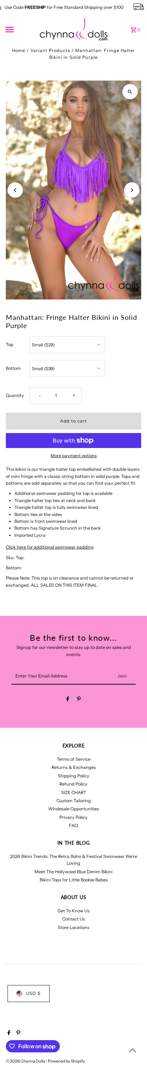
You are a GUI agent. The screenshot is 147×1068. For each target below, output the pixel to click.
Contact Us (73, 918)
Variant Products (50, 50)
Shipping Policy (73, 775)
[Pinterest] (79, 700)
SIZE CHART (73, 792)
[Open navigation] (20, 29)
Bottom (13, 368)
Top (9, 344)
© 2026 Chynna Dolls (26, 1061)
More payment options (74, 455)
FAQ (73, 825)
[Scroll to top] (132, 1050)
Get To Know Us (73, 910)
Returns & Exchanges (74, 767)
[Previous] (15, 190)
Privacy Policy (73, 817)
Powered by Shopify (66, 1061)
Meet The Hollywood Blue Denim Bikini (73, 871)
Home (18, 50)
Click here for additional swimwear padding (50, 547)
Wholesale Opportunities (73, 808)
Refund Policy (73, 784)
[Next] (131, 190)
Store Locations (73, 927)
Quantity (15, 395)
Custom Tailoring (73, 800)
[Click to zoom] (130, 91)
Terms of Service (74, 759)
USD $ (33, 993)
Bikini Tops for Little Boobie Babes (74, 879)
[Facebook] (67, 700)
